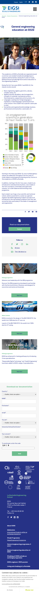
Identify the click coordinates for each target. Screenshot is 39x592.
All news (17, 248)
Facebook (25, 211)
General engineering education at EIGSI (18, 551)
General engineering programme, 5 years (19, 545)
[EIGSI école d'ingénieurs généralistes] (19, 9)
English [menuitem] (21, 2)
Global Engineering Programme (16, 540)
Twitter (29, 211)
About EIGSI (11, 526)
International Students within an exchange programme (17, 533)
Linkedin (27, 244)
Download (19, 229)
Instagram (22, 244)
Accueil (4, 16)
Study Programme (12, 16)
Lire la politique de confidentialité (11, 584)
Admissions (11, 530)
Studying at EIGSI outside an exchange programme (17, 557)
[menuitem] (16, 2)
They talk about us (20, 251)
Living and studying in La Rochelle (18, 566)
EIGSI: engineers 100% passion (17, 562)
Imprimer (36, 211)
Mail (32, 211)
